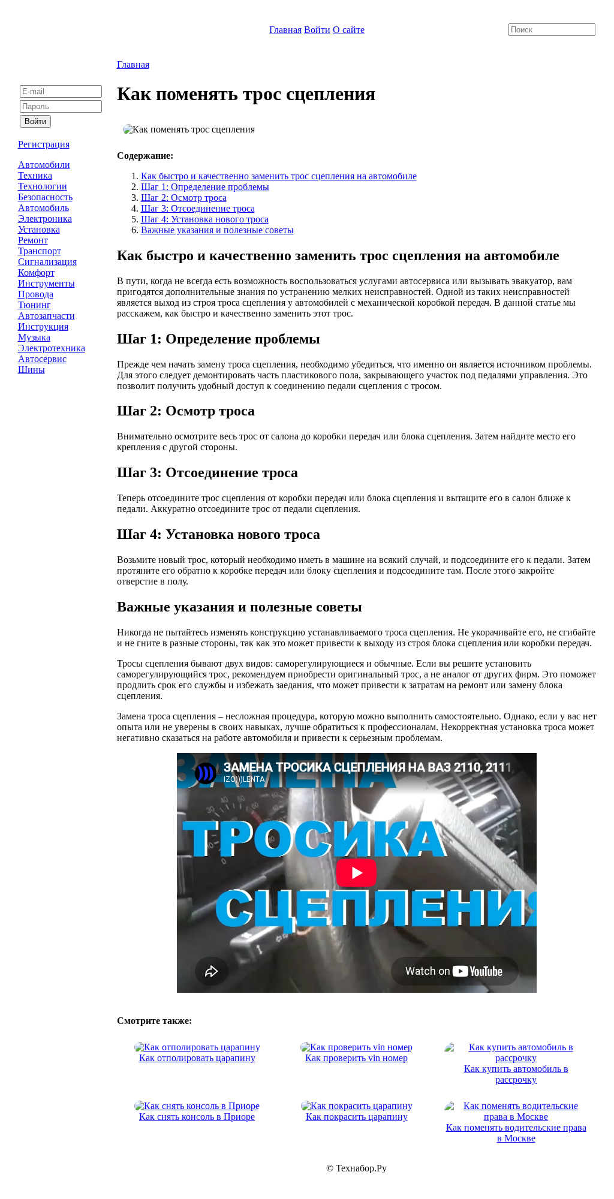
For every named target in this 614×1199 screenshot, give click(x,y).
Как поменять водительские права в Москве (516, 1132)
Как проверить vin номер (356, 1058)
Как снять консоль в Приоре (197, 1116)
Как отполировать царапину (197, 1058)
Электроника (45, 218)
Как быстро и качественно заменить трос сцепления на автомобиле (279, 176)
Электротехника (51, 348)
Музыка (34, 337)
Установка (39, 229)
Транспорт (39, 251)
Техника (35, 175)
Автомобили (44, 164)
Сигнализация (47, 262)
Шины (31, 369)
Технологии (42, 186)
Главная (285, 30)
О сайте (349, 30)
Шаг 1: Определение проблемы (205, 187)
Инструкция (43, 326)
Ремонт (33, 240)
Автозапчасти (46, 316)
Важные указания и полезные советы (217, 230)
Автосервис (42, 359)
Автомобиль (43, 208)
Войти (317, 30)
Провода (35, 294)
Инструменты (46, 283)
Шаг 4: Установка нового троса (205, 219)
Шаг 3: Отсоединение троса (198, 208)
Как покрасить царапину (357, 1116)
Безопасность (45, 197)
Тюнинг (34, 305)
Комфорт (36, 272)
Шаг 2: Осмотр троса (184, 197)
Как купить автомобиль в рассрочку (516, 1074)
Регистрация (44, 144)
